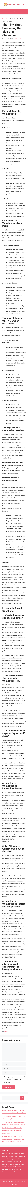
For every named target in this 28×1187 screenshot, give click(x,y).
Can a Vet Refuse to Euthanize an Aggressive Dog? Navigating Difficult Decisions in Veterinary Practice (13, 1139)
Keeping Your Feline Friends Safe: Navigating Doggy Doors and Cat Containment (12, 1130)
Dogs (7, 18)
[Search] (22, 1098)
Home (3, 18)
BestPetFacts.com (7, 1153)
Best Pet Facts (15, 1181)
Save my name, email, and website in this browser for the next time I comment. (14, 1079)
